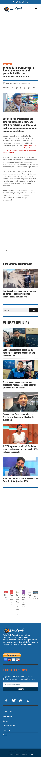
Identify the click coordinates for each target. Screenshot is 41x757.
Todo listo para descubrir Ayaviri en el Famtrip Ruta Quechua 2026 (20, 480)
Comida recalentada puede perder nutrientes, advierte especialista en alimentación (19, 352)
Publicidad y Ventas (9, 726)
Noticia (10, 64)
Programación (7, 716)
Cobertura (6, 721)
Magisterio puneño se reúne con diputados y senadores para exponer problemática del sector (19, 384)
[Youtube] (19, 2)
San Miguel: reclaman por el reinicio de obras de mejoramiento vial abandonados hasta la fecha (19, 293)
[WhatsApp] (22, 2)
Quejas (5, 735)
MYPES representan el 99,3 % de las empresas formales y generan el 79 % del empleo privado (20, 449)
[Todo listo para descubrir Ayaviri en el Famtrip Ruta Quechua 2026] (17, 466)
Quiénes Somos (8, 712)
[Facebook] (13, 2)
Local (4, 64)
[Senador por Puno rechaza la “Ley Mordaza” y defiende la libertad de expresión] (17, 401)
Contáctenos (7, 730)
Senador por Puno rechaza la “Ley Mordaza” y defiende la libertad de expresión (18, 417)
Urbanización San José (11, 251)
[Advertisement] (20, 35)
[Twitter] (16, 2)
